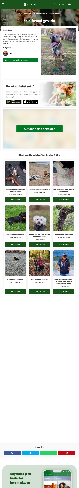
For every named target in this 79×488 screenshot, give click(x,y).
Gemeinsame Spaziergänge (39, 189)
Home (20, 13)
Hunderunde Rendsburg (64, 234)
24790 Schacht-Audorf (40, 13)
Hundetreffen (27, 13)
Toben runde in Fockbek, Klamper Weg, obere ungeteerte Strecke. (63, 281)
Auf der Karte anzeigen (39, 129)
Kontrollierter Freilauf (39, 279)
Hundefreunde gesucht (15, 234)
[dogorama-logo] (30, 4)
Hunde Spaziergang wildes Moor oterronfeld (39, 235)
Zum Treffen (15, 200)
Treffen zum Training (15, 279)
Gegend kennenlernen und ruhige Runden (15, 190)
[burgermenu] (3, 4)
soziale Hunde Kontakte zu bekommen (63, 190)
